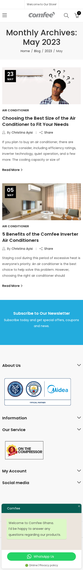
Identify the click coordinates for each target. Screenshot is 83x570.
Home (25, 51)
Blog (37, 51)
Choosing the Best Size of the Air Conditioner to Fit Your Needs (39, 121)
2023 (48, 51)
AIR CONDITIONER (15, 110)
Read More (11, 170)
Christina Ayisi (22, 132)
